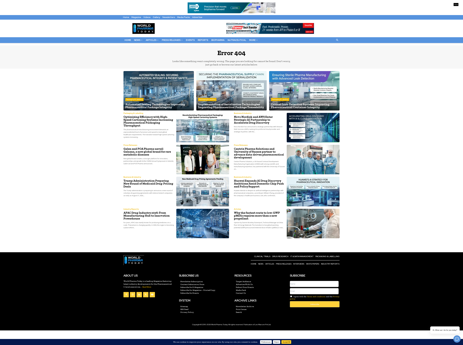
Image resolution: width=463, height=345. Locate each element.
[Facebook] (126, 294)
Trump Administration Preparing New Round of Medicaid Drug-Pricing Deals (148, 183)
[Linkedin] (139, 294)
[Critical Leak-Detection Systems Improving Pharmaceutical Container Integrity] (304, 90)
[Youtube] (152, 294)
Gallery (156, 17)
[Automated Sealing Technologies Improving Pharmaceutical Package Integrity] (158, 90)
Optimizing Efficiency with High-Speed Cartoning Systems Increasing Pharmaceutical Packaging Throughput (148, 121)
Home (126, 17)
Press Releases (171, 40)
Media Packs (183, 17)
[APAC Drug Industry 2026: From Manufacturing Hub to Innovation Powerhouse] (202, 223)
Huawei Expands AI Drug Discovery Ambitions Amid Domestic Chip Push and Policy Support (259, 183)
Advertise (197, 17)
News (137, 40)
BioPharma (218, 40)
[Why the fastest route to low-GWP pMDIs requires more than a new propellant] (313, 223)
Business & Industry (242, 113)
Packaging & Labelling (134, 99)
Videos (146, 17)
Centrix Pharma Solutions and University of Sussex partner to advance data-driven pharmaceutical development (259, 153)
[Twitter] (145, 294)
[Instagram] (132, 294)
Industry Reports (131, 209)
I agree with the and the (314, 297)
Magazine (136, 17)
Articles (151, 40)
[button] (337, 40)
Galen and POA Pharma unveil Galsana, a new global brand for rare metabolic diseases (147, 151)
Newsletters (168, 17)
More (252, 40)
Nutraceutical (237, 40)
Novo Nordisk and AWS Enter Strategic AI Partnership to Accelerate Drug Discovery (253, 119)
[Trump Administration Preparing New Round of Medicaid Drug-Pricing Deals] (202, 191)
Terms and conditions (316, 296)
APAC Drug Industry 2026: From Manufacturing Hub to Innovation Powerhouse (146, 215)
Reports (203, 40)
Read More (146, 287)
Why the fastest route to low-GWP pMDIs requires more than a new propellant (257, 215)
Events (190, 40)
